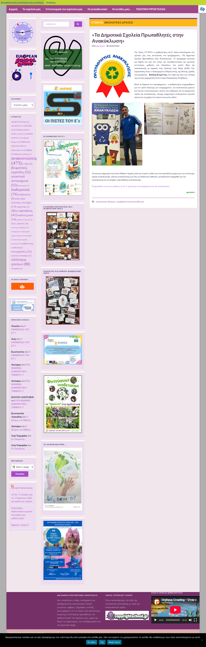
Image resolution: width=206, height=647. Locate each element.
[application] (175, 609)
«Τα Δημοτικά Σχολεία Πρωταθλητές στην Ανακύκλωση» (138, 38)
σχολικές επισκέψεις (21, 255)
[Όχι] (202, 640)
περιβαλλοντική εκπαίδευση (130, 201)
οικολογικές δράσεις (105, 201)
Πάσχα (15, 142)
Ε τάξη (25, 138)
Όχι (102, 642)
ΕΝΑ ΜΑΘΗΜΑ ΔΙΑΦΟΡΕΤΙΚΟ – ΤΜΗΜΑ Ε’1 (20, 404)
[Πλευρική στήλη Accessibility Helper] (202, 9)
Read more (114, 642)
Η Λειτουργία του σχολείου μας (64, 9)
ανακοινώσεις (24, 160)
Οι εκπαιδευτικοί (97, 9)
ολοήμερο (16, 231)
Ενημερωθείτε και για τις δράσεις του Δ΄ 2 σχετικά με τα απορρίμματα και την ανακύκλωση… (131, 186)
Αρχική (13, 9)
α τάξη (27, 163)
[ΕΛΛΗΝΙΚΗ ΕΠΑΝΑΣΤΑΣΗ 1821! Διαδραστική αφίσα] (62, 236)
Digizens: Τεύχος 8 (20, 525)
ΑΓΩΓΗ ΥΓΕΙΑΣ (20, 122)
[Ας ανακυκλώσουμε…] (62, 479)
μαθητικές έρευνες (25, 220)
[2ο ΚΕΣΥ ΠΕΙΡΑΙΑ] (22, 286)
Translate (19, 474)
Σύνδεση (50, 2)
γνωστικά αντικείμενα (19, 180)
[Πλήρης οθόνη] (195, 620)
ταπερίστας (17, 268)
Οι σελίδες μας (121, 9)
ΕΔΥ (22, 134)
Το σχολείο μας (32, 9)
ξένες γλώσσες (19, 223)
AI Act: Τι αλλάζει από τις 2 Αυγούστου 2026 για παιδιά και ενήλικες (22, 498)
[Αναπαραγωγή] (155, 620)
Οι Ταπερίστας (18, 439)
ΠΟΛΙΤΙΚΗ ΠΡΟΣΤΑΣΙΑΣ (151, 9)
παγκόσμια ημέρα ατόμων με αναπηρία (21, 236)
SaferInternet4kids (22, 488)
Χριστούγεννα (18, 150)
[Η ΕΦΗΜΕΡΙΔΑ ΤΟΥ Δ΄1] (62, 168)
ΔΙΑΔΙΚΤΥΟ (17, 126)
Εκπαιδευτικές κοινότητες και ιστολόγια (22, 2)
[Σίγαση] (190, 620)
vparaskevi (100, 46)
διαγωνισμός (23, 186)
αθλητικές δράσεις (22, 154)
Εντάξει (92, 642)
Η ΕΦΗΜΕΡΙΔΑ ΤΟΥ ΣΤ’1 (20, 329)
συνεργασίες (21, 251)
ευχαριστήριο (23, 207)
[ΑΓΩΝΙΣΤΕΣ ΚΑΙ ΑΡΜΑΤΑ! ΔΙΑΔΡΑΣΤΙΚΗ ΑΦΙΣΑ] (62, 300)
